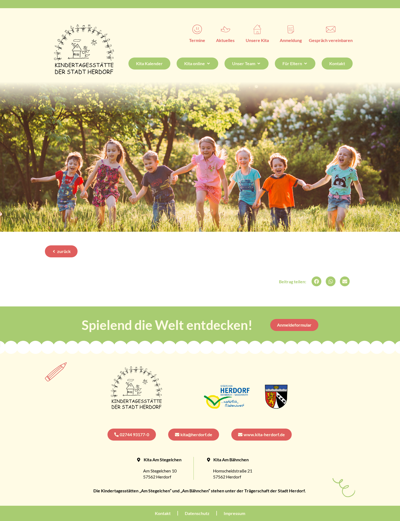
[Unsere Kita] (257, 29)
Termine (197, 40)
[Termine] (197, 29)
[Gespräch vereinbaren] (331, 29)
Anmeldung (291, 40)
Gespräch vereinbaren (331, 40)
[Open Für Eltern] (305, 63)
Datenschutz (197, 513)
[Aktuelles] (225, 29)
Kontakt (163, 513)
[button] (316, 281)
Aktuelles (225, 40)
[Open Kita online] (208, 63)
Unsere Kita (257, 40)
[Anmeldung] (291, 29)
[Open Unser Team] (259, 63)
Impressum (234, 513)
